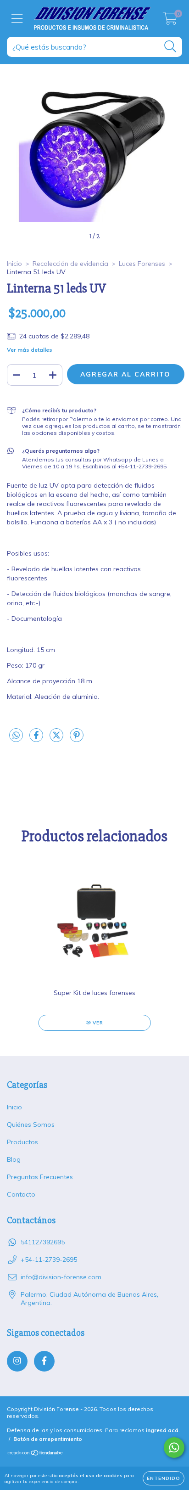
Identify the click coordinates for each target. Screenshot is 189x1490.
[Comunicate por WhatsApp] (174, 1447)
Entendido (163, 1478)
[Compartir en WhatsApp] (16, 735)
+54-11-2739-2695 (49, 1259)
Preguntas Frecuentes (40, 1177)
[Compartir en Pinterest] (76, 739)
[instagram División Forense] (17, 1361)
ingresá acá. (163, 1430)
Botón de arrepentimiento (47, 1438)
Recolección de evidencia (70, 263)
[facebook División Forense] (44, 1361)
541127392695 (43, 1242)
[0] (170, 21)
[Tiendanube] (35, 1454)
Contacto (21, 1194)
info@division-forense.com (61, 1277)
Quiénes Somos (31, 1124)
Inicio (14, 263)
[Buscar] (170, 46)
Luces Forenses (142, 263)
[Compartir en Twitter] (57, 739)
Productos (22, 1142)
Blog (14, 1159)
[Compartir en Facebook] (37, 739)
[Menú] (17, 18)
